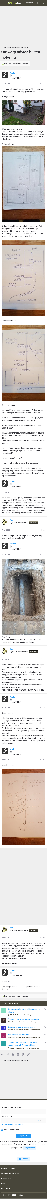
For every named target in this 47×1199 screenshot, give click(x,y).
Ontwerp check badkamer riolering (23, 1019)
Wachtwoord (6, 1116)
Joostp (11, 1048)
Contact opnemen (8, 1169)
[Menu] (3, 3)
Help (3, 1183)
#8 (44, 938)
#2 (44, 492)
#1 (44, 83)
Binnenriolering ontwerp (18, 1035)
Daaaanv (12, 1030)
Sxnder (13, 73)
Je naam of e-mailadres (11, 1107)
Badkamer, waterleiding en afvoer (26, 1015)
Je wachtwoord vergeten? (12, 1124)
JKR (10, 1015)
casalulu (12, 1037)
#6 (44, 708)
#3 (44, 530)
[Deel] (40, 83)
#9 (44, 981)
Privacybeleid (6, 1178)
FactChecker (13, 1022)
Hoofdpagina (6, 1188)
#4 (44, 554)
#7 (44, 760)
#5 (44, 659)
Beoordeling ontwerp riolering (21, 1027)
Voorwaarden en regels (10, 1174)
